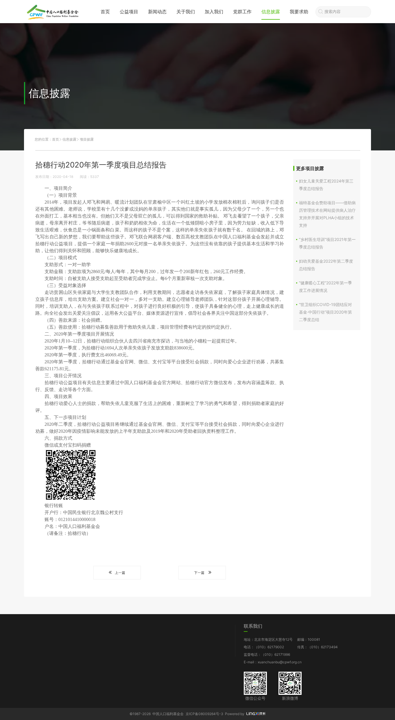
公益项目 (129, 11)
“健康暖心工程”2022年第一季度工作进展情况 (325, 286)
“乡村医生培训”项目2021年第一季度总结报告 (327, 243)
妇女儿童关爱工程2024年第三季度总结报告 (326, 184)
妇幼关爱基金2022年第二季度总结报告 (326, 265)
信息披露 (270, 11)
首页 (105, 11)
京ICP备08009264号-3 (204, 714)
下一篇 (199, 572)
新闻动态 (157, 11)
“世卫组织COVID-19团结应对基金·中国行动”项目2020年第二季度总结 (325, 312)
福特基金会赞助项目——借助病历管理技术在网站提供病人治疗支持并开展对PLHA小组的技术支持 (327, 214)
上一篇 (120, 572)
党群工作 (242, 11)
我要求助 (299, 11)
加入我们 (214, 11)
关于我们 (185, 11)
